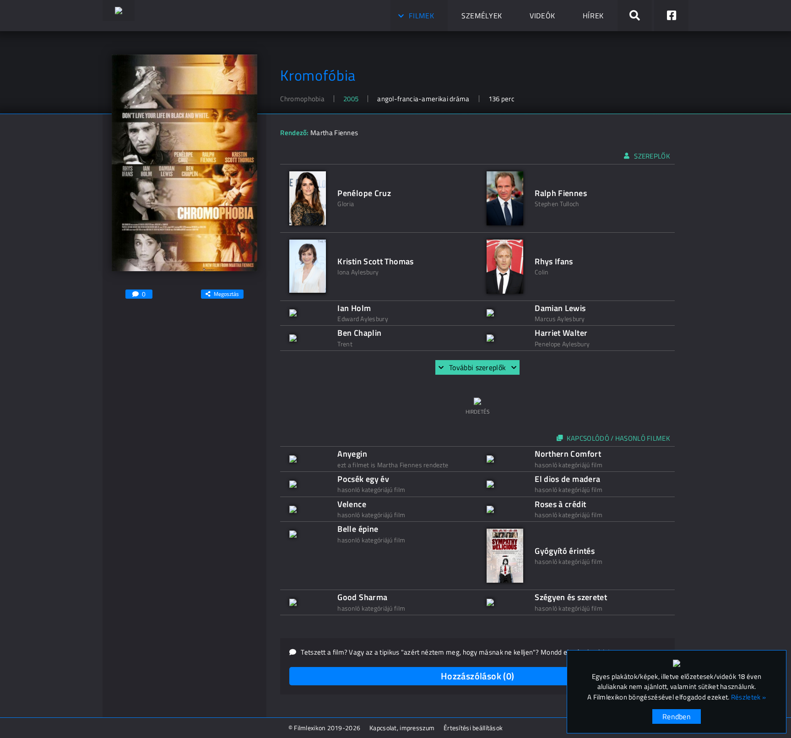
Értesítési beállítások (473, 728)
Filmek (421, 15)
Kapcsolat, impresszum (401, 728)
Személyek (481, 15)
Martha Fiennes (334, 132)
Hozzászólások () (478, 676)
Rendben (676, 716)
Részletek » (748, 697)
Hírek (593, 15)
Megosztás (226, 294)
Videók (542, 15)
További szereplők (477, 367)
